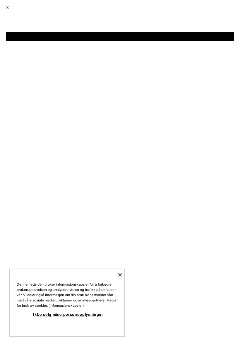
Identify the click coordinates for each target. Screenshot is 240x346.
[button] (120, 36)
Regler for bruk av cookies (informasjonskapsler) (67, 303)
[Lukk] (120, 274)
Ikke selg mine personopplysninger (68, 314)
